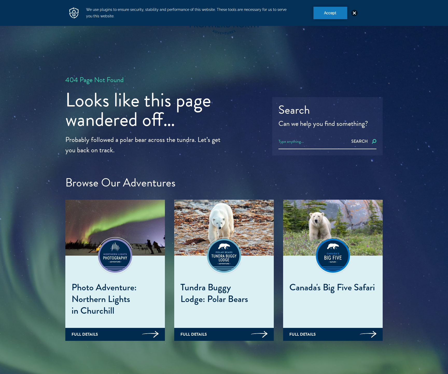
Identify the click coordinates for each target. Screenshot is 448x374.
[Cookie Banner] (224, 13)
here (319, 347)
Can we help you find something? (323, 123)
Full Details (85, 334)
